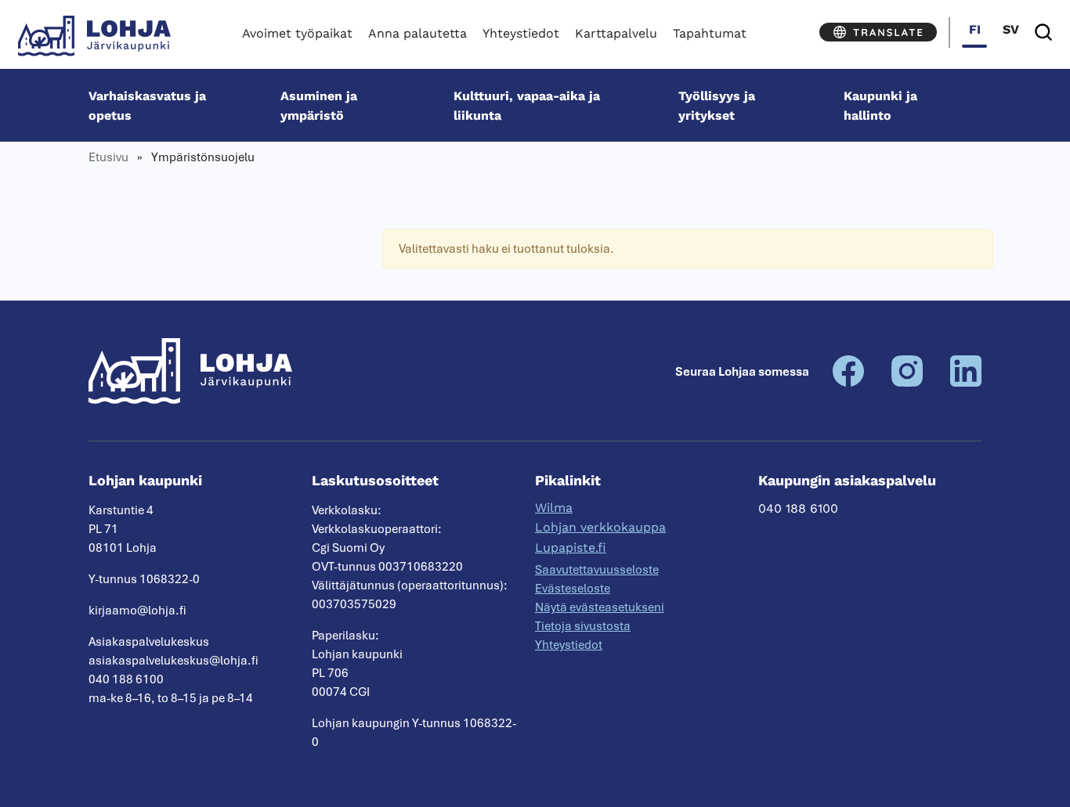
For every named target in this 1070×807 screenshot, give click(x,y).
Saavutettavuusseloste (597, 570)
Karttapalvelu (616, 33)
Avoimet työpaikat (297, 33)
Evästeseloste (572, 588)
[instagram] (907, 383)
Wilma (554, 507)
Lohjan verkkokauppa (600, 527)
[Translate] (878, 32)
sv (1011, 29)
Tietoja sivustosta (583, 626)
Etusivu (108, 157)
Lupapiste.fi (570, 547)
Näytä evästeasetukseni (599, 607)
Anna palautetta (417, 33)
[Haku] (1043, 32)
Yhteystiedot (521, 33)
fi (975, 29)
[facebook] (848, 383)
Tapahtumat (709, 33)
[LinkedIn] (965, 383)
